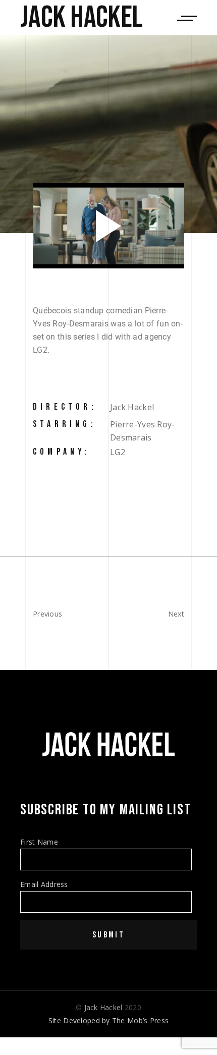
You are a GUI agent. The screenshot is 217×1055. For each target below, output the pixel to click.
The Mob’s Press (140, 1020)
